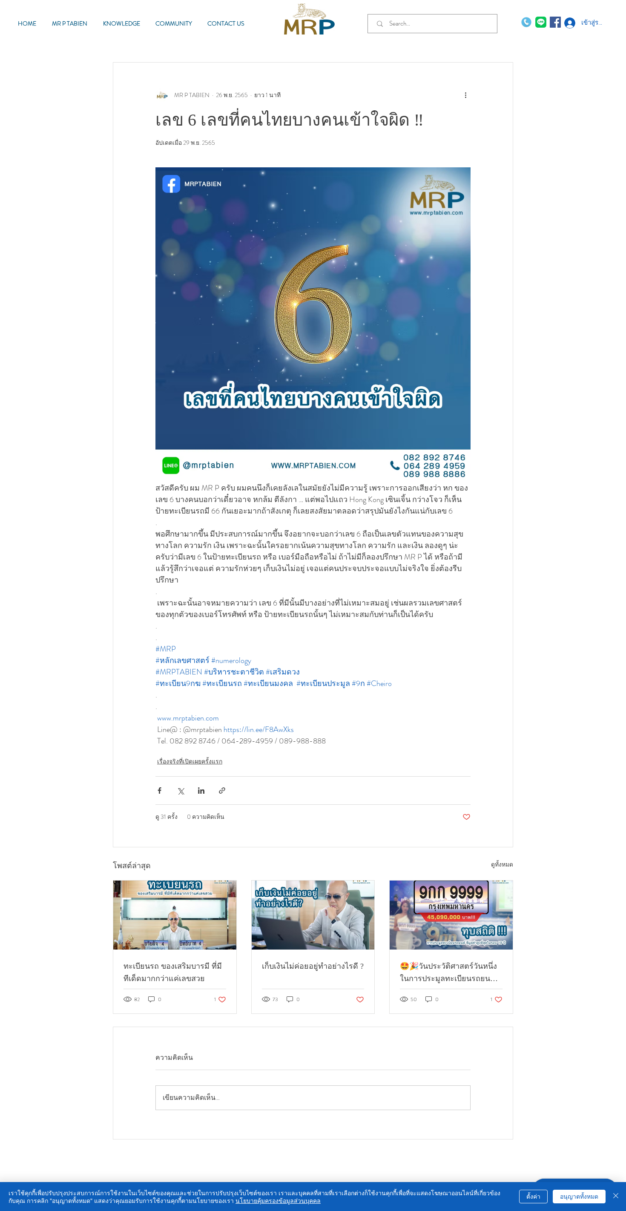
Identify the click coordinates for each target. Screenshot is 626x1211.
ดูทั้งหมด (502, 864)
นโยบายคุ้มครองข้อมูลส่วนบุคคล (278, 1200)
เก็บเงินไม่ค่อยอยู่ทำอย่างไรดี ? (313, 966)
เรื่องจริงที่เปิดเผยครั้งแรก (189, 761)
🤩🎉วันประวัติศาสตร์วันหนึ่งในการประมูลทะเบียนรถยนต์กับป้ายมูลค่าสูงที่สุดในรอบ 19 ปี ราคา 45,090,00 (449, 973)
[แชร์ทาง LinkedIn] (201, 790)
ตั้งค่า (533, 1196)
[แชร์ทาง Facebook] (159, 790)
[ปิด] (616, 1196)
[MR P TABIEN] (540, 22)
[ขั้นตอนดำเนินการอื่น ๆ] (465, 95)
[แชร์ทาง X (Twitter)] (180, 790)
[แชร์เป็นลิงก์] (222, 790)
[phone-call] (526, 22)
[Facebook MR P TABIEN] (555, 22)
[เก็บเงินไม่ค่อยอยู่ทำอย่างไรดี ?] (313, 915)
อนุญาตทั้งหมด (579, 1196)
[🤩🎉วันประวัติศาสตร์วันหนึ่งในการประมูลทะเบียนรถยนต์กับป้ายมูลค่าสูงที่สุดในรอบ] (451, 915)
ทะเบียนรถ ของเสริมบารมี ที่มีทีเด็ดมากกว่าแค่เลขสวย (172, 972)
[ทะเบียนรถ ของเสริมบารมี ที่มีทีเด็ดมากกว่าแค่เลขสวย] (174, 915)
